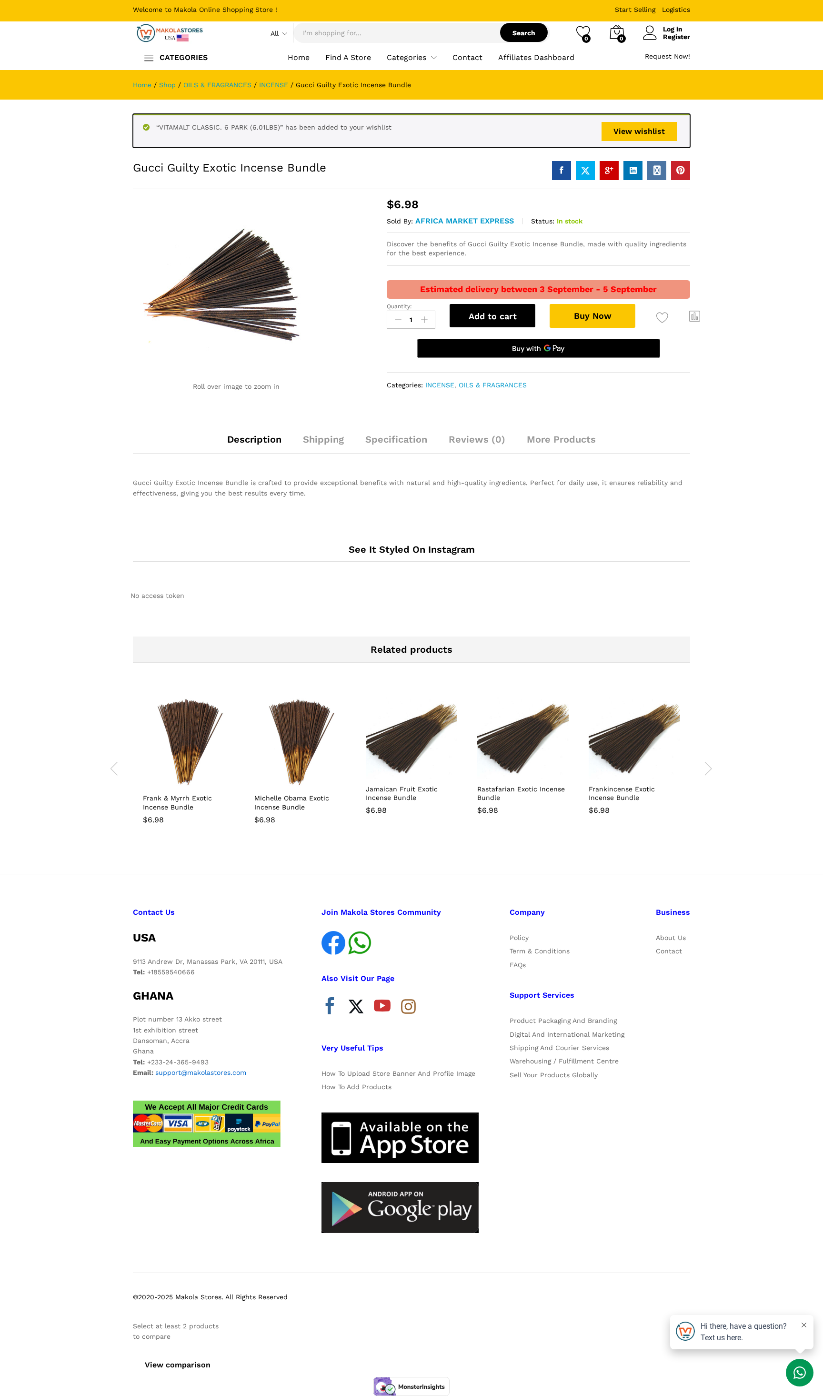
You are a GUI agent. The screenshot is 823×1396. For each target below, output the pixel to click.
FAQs (518, 965)
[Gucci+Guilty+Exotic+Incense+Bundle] (585, 170)
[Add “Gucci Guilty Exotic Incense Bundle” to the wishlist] (662, 317)
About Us (671, 937)
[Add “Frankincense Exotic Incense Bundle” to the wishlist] (643, 768)
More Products (561, 439)
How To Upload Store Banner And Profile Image (398, 1073)
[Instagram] (408, 1007)
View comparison (178, 1364)
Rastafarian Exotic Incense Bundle (521, 793)
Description (254, 439)
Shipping (323, 439)
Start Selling (635, 9)
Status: (542, 221)
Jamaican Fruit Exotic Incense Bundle (402, 793)
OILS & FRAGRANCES (493, 385)
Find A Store (348, 57)
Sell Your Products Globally (554, 1075)
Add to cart (493, 316)
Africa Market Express (464, 220)
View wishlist (639, 131)
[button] (695, 316)
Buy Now (593, 316)
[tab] (254, 444)
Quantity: (399, 306)
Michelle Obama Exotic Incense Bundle (291, 802)
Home (299, 57)
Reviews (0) (477, 439)
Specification (396, 439)
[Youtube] (382, 1008)
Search (523, 33)
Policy (519, 937)
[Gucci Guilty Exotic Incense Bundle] (561, 170)
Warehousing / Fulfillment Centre (564, 1061)
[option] (188, 762)
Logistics (676, 9)
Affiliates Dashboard (536, 57)
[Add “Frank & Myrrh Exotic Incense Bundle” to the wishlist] (197, 777)
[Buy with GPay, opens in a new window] (538, 348)
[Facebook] (330, 1008)
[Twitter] (356, 1008)
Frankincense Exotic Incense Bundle (622, 793)
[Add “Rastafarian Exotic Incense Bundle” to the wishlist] (531, 768)
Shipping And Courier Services (559, 1048)
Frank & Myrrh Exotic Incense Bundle (177, 802)
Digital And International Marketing (567, 1034)
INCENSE (439, 385)
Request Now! (667, 56)
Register (676, 36)
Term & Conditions (540, 951)
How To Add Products (356, 1087)
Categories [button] (406, 57)
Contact (467, 57)
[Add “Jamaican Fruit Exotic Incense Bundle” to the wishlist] (420, 768)
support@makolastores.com (200, 1072)
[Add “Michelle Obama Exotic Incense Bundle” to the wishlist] (309, 777)
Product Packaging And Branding (563, 1020)
